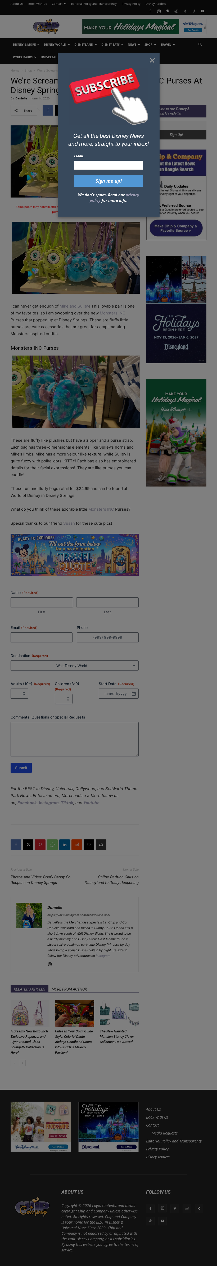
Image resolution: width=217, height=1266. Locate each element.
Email (79, 156)
